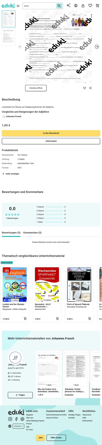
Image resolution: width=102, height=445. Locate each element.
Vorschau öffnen (35, 88)
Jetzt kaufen (51, 141)
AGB (84, 418)
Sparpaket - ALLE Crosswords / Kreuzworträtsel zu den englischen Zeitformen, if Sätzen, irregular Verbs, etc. (46, 305)
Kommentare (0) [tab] (32, 232)
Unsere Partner (52, 418)
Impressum (86, 415)
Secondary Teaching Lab (76, 307)
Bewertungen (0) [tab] (11, 232)
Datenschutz (87, 421)
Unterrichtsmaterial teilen (56, 415)
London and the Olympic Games (13, 305)
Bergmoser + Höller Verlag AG (14, 309)
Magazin (29, 415)
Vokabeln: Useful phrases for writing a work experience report (75, 390)
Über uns (29, 418)
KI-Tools (29, 430)
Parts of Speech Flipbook (78, 304)
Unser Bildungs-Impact (35, 421)
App (27, 427)
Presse (29, 424)
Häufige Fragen (74, 415)
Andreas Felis (40, 309)
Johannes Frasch (13, 116)
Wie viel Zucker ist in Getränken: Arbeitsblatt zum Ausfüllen (48, 390)
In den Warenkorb (51, 133)
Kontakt (71, 418)
